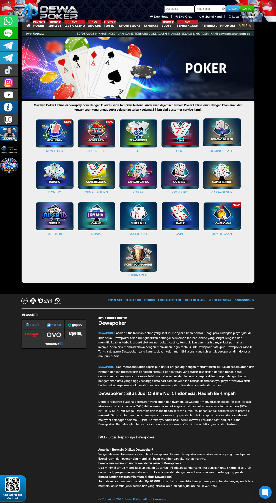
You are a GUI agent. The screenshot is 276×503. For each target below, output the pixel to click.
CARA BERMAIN (195, 300)
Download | (164, 16)
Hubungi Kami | (215, 16)
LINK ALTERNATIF (170, 300)
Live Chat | (188, 16)
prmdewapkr (9, 70)
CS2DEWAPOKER (9, 33)
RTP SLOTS (115, 300)
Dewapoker (106, 333)
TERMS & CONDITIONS (140, 300)
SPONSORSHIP (244, 300)
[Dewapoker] (51, 11)
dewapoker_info (9, 58)
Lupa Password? (243, 16)
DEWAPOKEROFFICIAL (9, 95)
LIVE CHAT (9, 119)
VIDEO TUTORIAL (220, 300)
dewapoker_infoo (9, 46)
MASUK (233, 8)
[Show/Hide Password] (223, 8)
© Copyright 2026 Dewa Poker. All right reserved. (133, 499)
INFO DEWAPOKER (9, 107)
